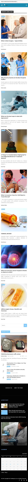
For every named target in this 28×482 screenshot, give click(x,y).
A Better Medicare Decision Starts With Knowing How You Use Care (13, 417)
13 (10, 464)
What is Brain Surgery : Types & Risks (11, 41)
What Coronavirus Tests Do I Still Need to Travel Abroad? (13, 196)
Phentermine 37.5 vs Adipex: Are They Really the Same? (16, 363)
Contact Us (8, 388)
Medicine (9, 379)
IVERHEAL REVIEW (6, 234)
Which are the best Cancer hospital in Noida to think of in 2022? (14, 271)
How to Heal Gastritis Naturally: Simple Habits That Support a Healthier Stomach (17, 405)
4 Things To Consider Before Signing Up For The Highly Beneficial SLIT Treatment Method (13, 156)
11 (2, 464)
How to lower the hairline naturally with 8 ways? (16, 370)
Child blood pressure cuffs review (11, 354)
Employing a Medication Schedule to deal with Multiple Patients (16, 376)
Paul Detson (3, 49)
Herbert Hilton (4, 205)
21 (14, 466)
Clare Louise (3, 87)
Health (3, 16)
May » (6, 472)
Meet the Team (18, 388)
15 (17, 464)
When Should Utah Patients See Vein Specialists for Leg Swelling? (17, 411)
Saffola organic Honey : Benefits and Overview (11, 310)
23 (21, 466)
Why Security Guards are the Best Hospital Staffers (13, 79)
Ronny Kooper (4, 126)
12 (6, 464)
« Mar (2, 472)
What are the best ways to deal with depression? (11, 117)
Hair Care (5, 434)
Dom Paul (3, 166)
